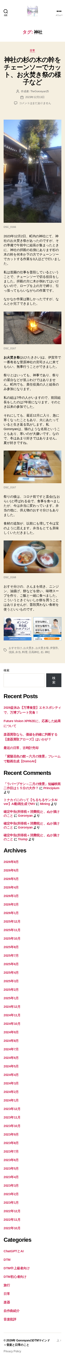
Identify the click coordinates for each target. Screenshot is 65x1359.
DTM (7, 1259)
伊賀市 (54, 647)
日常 (32, 50)
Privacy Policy (12, 1351)
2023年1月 (11, 1202)
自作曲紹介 (12, 1311)
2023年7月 (11, 1151)
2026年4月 (11, 887)
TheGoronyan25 (39, 91)
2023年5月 (11, 1168)
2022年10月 (12, 1228)
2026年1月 (11, 913)
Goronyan (25, 815)
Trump (22, 839)
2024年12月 (12, 1006)
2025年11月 (12, 930)
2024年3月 (11, 1083)
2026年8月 (11, 862)
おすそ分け (15, 647)
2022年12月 (12, 1211)
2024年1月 (11, 1100)
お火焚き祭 (42, 647)
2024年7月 (11, 1049)
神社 (47, 652)
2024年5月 (11, 1066)
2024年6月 (11, 1058)
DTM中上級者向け (17, 1268)
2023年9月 (11, 1134)
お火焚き (28, 647)
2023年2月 (11, 1194)
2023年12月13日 (34, 97)
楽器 (7, 1302)
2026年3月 (11, 896)
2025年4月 (11, 972)
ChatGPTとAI (13, 1251)
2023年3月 (11, 1185)
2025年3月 (11, 981)
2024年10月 (12, 1024)
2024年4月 (11, 1075)
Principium (51, 788)
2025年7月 (11, 955)
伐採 (11, 652)
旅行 (7, 1285)
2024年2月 (11, 1092)
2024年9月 (11, 1032)
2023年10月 (12, 1126)
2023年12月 (12, 1109)
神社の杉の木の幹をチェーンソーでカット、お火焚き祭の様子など (32, 71)
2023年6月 (11, 1160)
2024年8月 (11, 1041)
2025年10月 (12, 938)
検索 (6, 670)
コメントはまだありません (35, 103)
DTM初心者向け (15, 1277)
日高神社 (34, 652)
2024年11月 (12, 1015)
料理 (24, 652)
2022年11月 (12, 1219)
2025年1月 (11, 998)
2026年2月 (11, 904)
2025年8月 (11, 947)
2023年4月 (11, 1177)
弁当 (18, 652)
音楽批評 (10, 1319)
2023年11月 (12, 1117)
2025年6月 (11, 964)
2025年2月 (11, 989)
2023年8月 (11, 1143)
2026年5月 (11, 879)
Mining (45, 804)
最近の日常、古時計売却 (21, 748)
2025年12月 (12, 921)
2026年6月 (11, 870)
